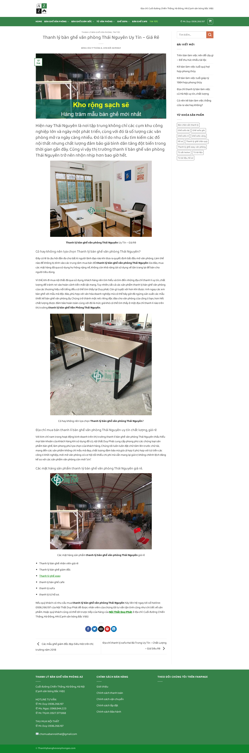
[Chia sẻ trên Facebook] (88, 629)
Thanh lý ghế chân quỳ (197, 141)
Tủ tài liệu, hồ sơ (185, 158)
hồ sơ (180, 141)
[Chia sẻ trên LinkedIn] (114, 629)
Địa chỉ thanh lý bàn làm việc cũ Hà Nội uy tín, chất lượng (193, 91)
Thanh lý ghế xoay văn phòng (192, 147)
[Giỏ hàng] (210, 22)
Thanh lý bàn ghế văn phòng (97, 32)
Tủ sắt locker (184, 152)
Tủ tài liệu (198, 152)
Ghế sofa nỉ (183, 136)
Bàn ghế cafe (139, 21)
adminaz (116, 48)
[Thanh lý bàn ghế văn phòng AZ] (52, 8)
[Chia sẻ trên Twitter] (95, 629)
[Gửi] (209, 34)
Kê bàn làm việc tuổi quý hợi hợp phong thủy (193, 69)
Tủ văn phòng (104, 21)
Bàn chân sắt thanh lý (188, 125)
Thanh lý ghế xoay (49, 576)
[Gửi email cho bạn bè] (101, 629)
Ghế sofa (122, 21)
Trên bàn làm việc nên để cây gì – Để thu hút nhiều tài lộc (195, 57)
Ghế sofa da (183, 130)
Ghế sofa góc (198, 130)
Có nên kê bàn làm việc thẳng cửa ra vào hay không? (194, 102)
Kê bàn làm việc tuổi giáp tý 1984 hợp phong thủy (193, 80)
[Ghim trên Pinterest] (107, 629)
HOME (39, 21)
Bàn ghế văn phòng (55, 21)
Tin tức (154, 21)
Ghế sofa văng (199, 136)
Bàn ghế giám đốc (81, 21)
